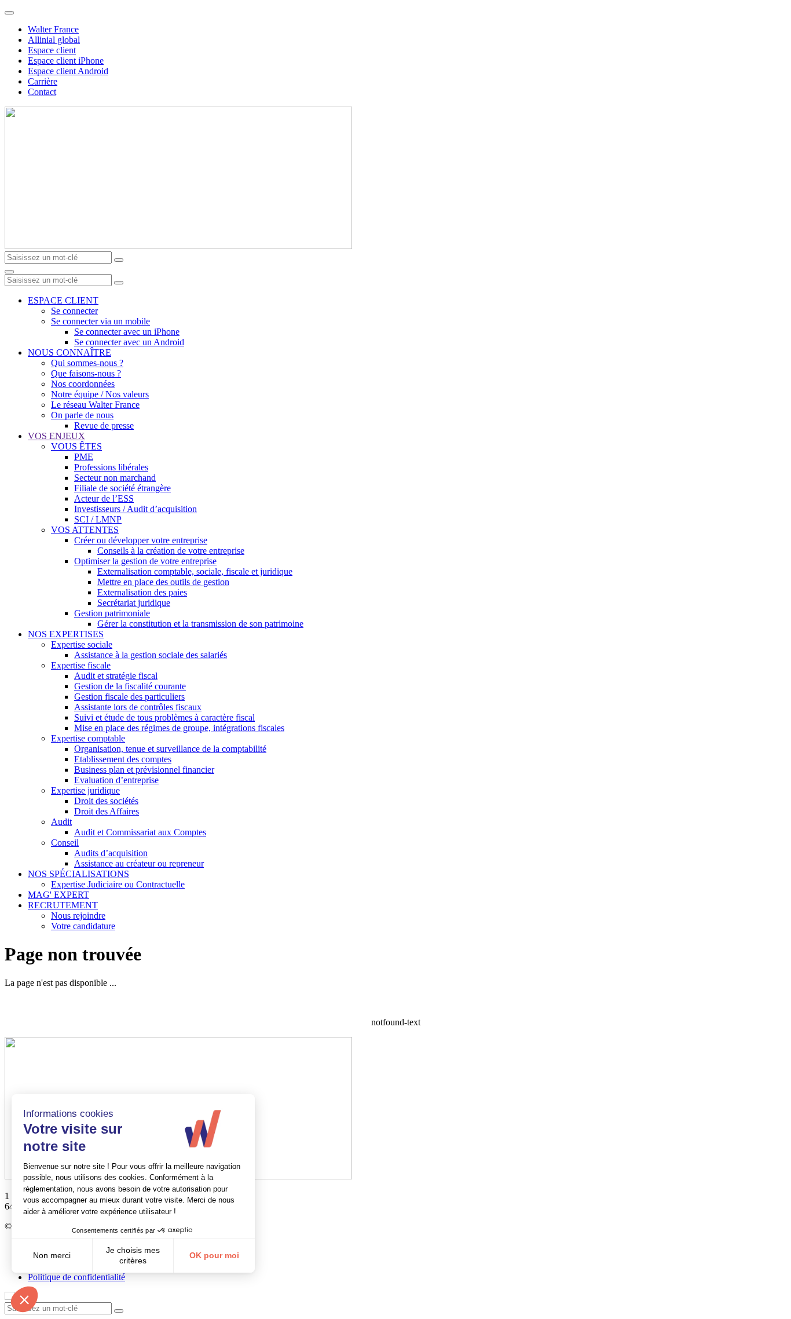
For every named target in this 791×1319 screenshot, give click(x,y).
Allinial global (54, 40)
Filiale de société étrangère (122, 488)
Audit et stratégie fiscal (116, 676)
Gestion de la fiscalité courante (130, 686)
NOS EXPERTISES (66, 634)
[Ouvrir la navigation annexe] (9, 12)
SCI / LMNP (98, 519)
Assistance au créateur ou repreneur (139, 863)
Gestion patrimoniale (112, 613)
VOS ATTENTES (85, 530)
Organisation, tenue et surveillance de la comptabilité (170, 749)
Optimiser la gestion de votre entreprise (145, 561)
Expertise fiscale (81, 665)
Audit (61, 822)
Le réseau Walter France (95, 405)
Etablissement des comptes (122, 759)
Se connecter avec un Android (129, 342)
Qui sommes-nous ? (87, 363)
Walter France (53, 29)
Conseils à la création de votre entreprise (170, 551)
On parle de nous (82, 415)
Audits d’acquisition (111, 853)
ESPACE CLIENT (63, 300)
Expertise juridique (85, 790)
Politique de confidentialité (76, 1277)
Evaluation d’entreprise (116, 780)
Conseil (65, 842)
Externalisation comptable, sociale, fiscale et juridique (194, 571)
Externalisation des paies (142, 592)
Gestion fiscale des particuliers (129, 696)
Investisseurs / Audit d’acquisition (135, 509)
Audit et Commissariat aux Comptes (140, 832)
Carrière (42, 81)
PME (83, 457)
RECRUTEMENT (63, 905)
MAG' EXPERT (58, 895)
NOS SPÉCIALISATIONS (78, 874)
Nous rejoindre (78, 915)
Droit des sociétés (106, 801)
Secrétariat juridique (133, 603)
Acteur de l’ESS (104, 498)
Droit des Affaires (106, 811)
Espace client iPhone (66, 60)
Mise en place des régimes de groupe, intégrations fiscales (179, 728)
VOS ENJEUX (56, 436)
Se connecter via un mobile (100, 321)
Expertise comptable (88, 738)
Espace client (52, 50)
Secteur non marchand (115, 478)
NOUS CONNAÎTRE (69, 352)
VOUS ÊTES (76, 446)
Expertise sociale (81, 644)
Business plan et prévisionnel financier (144, 769)
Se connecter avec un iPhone (127, 332)
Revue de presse (104, 425)
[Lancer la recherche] (118, 260)
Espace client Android (68, 71)
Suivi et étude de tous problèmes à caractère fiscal (164, 717)
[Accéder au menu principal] (9, 271)
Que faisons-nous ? (86, 373)
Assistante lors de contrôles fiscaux (138, 707)
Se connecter (74, 311)
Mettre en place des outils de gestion (163, 582)
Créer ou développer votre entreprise (140, 540)
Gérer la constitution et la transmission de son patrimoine (200, 624)
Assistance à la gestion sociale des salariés (150, 655)
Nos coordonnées (83, 384)
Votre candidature (83, 926)
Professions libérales (111, 467)
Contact (42, 92)
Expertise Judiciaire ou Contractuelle (118, 884)
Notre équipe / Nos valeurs (100, 394)
